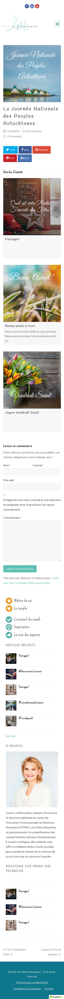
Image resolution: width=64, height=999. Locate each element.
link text (11, 736)
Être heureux (34, 131)
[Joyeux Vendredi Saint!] (32, 380)
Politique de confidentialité (32, 982)
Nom (7, 465)
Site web (8, 480)
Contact (49, 988)
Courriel (38, 465)
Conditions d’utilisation (27, 988)
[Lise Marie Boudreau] (20, 24)
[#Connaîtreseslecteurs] (11, 705)
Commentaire (12, 518)
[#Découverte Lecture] (11, 674)
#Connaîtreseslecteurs (31, 702)
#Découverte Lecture (30, 671)
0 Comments (14, 136)
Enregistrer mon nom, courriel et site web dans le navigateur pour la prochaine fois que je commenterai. (32, 504)
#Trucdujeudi (26, 718)
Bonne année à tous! (20, 326)
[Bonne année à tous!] (32, 293)
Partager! (12, 239)
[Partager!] (32, 206)
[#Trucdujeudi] (11, 721)
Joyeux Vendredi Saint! (22, 413)
